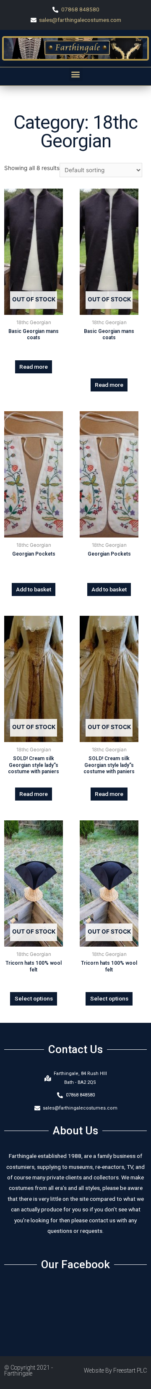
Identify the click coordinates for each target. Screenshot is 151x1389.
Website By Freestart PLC (115, 1370)
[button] (76, 74)
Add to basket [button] (33, 589)
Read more (33, 366)
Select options (34, 998)
